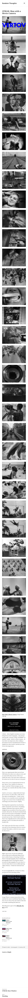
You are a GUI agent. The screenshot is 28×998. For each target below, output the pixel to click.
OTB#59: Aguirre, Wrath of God (9, 937)
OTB (24, 947)
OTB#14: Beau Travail (9, 929)
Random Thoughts (9, 3)
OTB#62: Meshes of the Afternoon (9, 921)
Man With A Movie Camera (9, 714)
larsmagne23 (15, 947)
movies (21, 947)
